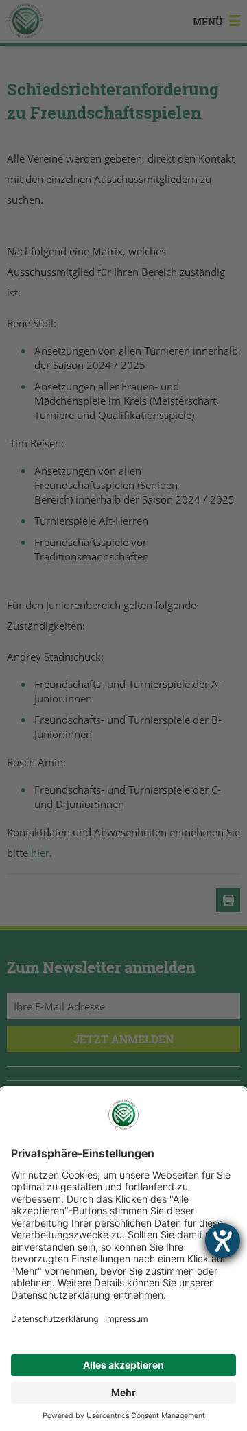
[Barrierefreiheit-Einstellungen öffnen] (222, 1240)
